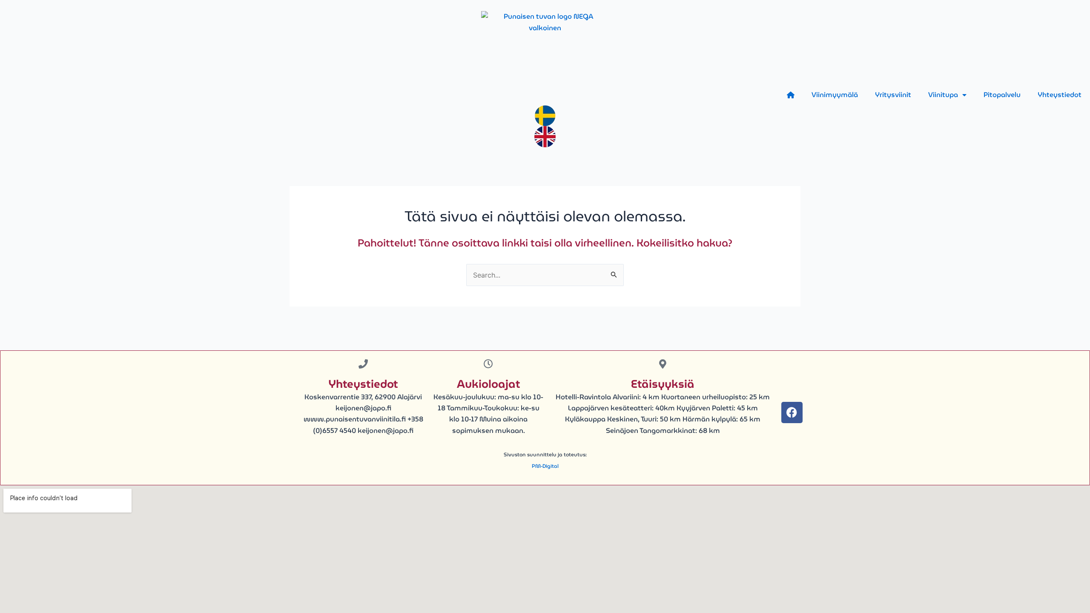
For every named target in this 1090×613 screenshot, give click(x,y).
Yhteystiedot (1059, 94)
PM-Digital (545, 466)
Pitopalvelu (1002, 94)
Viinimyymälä (835, 94)
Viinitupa (943, 94)
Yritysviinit (893, 94)
